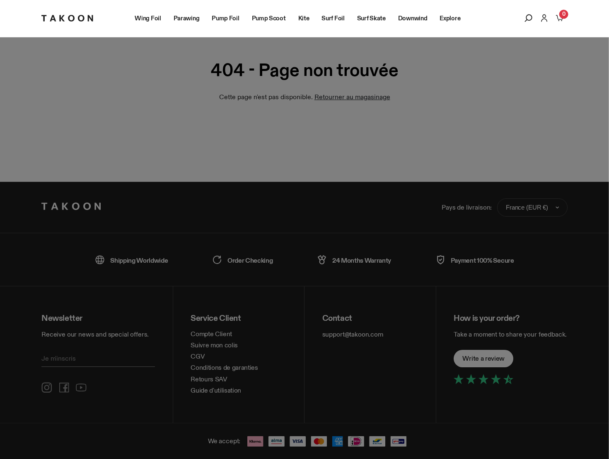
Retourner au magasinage (352, 97)
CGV (198, 356)
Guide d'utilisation (216, 390)
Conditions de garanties (224, 367)
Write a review (483, 358)
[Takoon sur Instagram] (46, 387)
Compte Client (211, 334)
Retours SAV (209, 379)
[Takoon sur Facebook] (64, 387)
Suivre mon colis (214, 345)
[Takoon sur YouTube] (81, 387)
